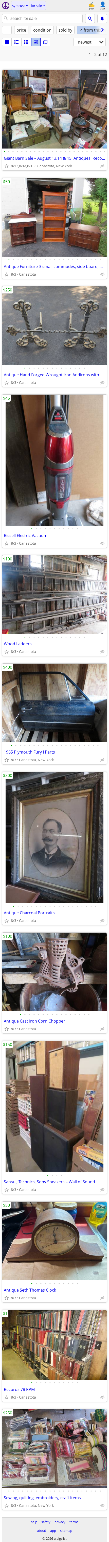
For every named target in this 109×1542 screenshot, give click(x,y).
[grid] (26, 42)
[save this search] (102, 18)
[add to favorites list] (7, 166)
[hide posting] (102, 166)
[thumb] (16, 42)
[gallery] (36, 42)
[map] (45, 42)
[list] (7, 42)
